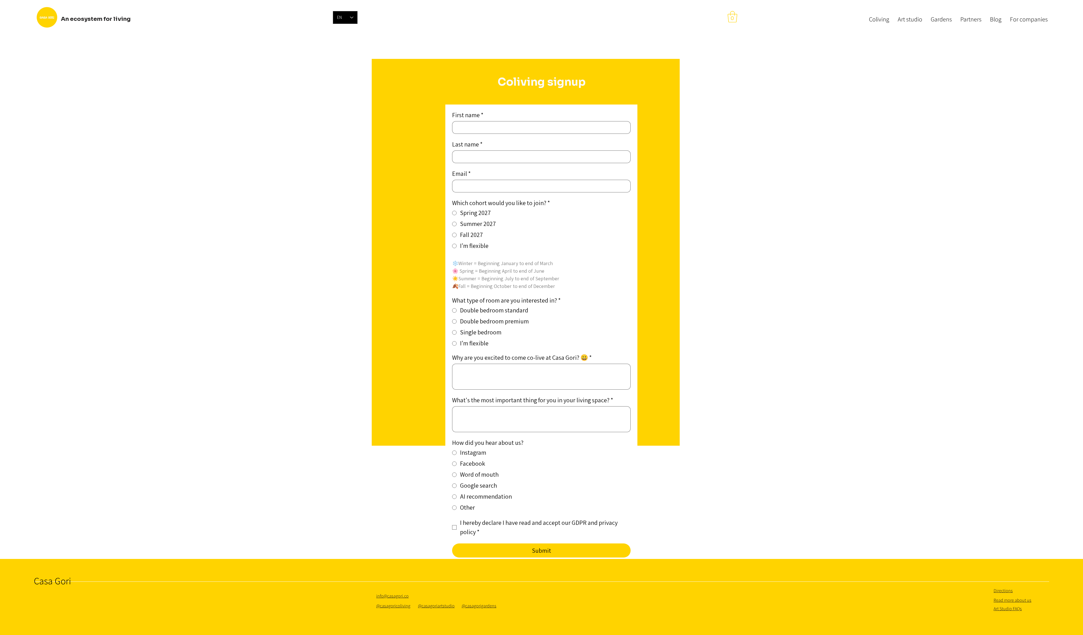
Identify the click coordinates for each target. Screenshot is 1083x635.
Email (461, 173)
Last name (467, 144)
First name (467, 115)
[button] (732, 16)
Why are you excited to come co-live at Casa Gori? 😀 (522, 357)
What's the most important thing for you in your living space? (532, 400)
